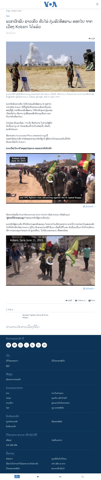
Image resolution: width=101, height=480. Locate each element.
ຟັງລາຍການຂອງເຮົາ (13, 379)
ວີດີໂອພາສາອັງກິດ (58, 361)
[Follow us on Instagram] (20, 345)
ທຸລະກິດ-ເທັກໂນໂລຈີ (59, 398)
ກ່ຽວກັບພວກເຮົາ (12, 421)
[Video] (38, 476)
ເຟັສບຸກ (9, 440)
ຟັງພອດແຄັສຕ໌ (57, 421)
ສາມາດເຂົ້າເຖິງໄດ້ (58, 468)
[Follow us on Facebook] (8, 345)
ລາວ (7, 393)
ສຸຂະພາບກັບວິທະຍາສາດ (61, 403)
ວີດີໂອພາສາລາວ (12, 361)
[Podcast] (38, 345)
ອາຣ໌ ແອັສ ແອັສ (11, 445)
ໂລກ (8, 16)
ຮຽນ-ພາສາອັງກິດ (58, 408)
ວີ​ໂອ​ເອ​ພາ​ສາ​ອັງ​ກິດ (13, 468)
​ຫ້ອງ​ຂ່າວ (9, 459)
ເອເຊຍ (8, 398)
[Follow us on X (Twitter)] (26, 345)
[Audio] (60, 476)
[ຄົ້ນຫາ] (83, 476)
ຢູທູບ (8, 366)
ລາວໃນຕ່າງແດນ (57, 393)
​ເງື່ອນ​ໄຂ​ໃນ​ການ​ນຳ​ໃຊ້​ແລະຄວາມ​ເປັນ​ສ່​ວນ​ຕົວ (22, 463)
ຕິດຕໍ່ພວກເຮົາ (11, 426)
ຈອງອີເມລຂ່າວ (57, 440)
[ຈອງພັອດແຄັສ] (44, 345)
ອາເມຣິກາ (9, 403)
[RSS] (32, 345)
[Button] (92, 38)
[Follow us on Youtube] (14, 345)
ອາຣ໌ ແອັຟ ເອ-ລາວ (58, 463)
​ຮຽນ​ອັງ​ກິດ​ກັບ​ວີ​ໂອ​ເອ (59, 459)
